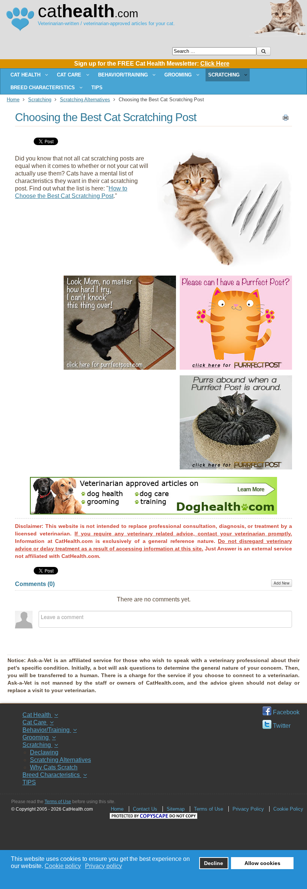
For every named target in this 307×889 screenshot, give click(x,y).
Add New (281, 583)
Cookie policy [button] (63, 866)
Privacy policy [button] (103, 866)
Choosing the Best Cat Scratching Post (105, 117)
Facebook (285, 712)
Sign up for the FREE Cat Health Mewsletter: (152, 63)
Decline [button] (213, 863)
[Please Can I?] (236, 367)
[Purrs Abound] (236, 467)
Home (13, 99)
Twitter (281, 726)
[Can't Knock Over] (120, 367)
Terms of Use (58, 801)
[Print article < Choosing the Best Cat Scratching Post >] (286, 119)
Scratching (39, 99)
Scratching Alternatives (85, 99)
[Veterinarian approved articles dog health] (153, 512)
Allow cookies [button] (262, 863)
